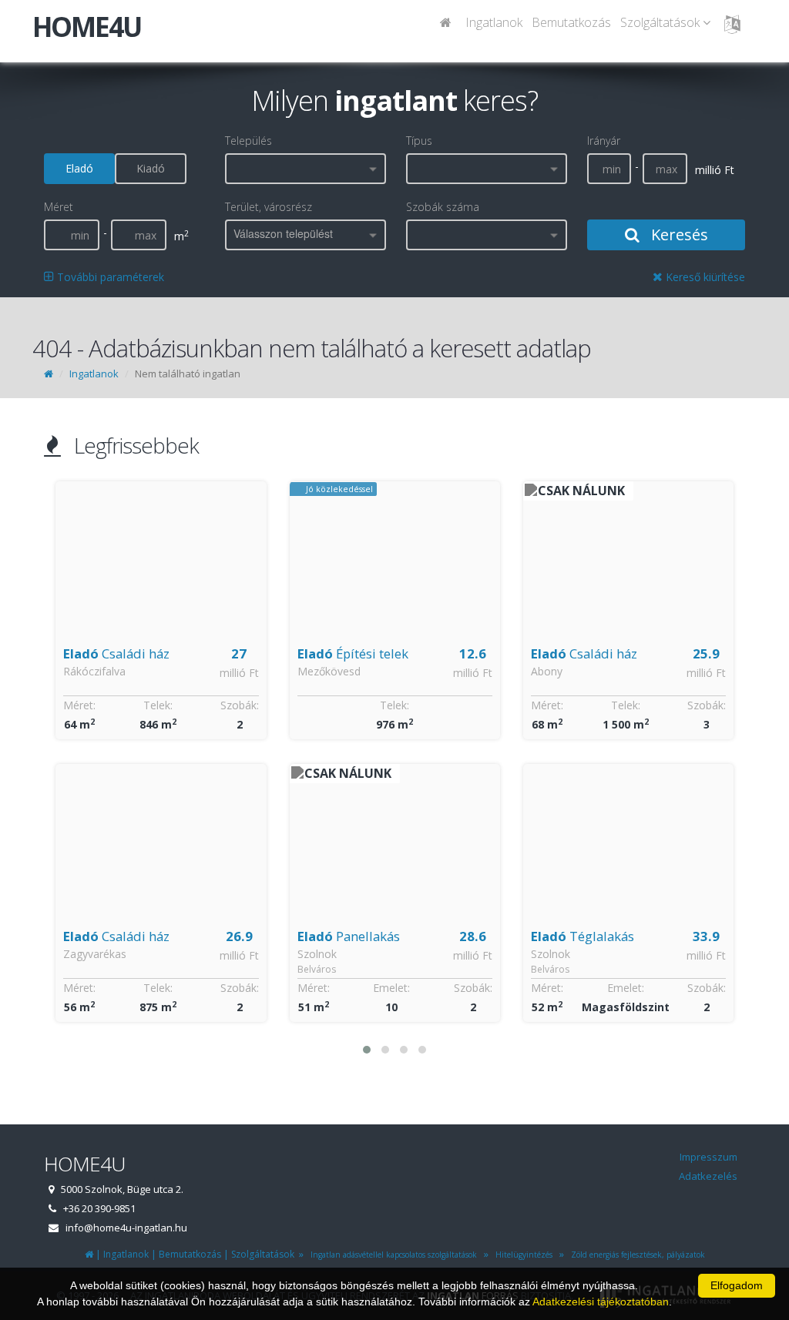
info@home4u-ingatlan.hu (126, 1228)
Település (248, 140)
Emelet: (391, 987)
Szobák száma (442, 206)
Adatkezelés (708, 1176)
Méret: (79, 705)
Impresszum (708, 1157)
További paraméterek (109, 277)
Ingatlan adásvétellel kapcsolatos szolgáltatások (391, 1254)
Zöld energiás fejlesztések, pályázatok (635, 1254)
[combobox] (305, 168)
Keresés (677, 234)
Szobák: (239, 705)
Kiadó (150, 168)
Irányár (603, 140)
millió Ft (239, 672)
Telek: (158, 705)
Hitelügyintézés (521, 1254)
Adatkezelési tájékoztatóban (600, 1301)
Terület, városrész (268, 206)
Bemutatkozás (571, 22)
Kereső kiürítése (704, 277)
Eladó (79, 168)
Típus (419, 140)
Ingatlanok (493, 22)
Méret (58, 206)
